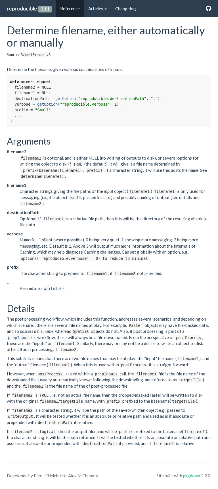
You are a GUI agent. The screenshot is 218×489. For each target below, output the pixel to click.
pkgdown (191, 475)
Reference (70, 8)
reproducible (22, 8)
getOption (65, 98)
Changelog (125, 8)
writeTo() (54, 288)
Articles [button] (96, 8)
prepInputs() (21, 337)
